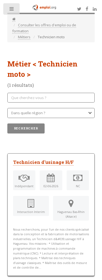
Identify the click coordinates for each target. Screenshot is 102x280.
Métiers (24, 36)
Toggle (12, 10)
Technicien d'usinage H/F (43, 162)
